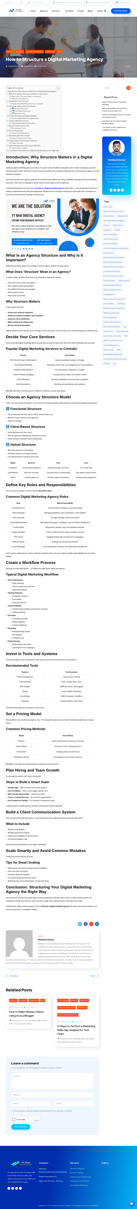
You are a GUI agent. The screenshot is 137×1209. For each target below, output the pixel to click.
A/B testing (107, 207)
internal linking (108, 304)
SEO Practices (108, 350)
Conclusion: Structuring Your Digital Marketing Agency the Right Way (34, 151)
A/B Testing (63, 1000)
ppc (125, 327)
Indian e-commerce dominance (114, 299)
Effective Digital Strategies (113, 276)
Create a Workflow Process (19, 121)
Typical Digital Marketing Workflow (23, 123)
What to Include (17, 143)
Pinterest (91, 924)
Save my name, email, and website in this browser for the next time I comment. (43, 1111)
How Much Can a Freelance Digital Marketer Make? (114, 122)
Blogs (90, 11)
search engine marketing (112, 336)
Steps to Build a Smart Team (21, 138)
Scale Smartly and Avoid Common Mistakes (24, 146)
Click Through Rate (110, 234)
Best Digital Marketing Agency (114, 221)
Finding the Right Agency (112, 285)
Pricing (80, 11)
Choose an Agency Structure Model (22, 106)
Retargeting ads (122, 331)
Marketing (50, 52)
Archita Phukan (108, 216)
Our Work (69, 11)
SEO (59, 52)
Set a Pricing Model (16, 131)
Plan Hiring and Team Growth (19, 136)
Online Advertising (109, 317)
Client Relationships (110, 239)
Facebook (86, 924)
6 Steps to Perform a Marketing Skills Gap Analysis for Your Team (76, 1030)
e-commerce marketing (111, 271)
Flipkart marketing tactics (112, 290)
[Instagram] (41, 2)
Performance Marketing (111, 327)
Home (33, 11)
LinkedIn (97, 924)
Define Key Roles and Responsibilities (23, 116)
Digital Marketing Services (112, 262)
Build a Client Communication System (23, 141)
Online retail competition (112, 322)
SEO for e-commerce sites (112, 340)
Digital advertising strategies (113, 257)
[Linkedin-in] (37, 2)
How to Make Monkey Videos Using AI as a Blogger (26, 1013)
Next (93, 976)
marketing (120, 304)
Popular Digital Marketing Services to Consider (27, 104)
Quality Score (108, 331)
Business (19, 52)
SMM (119, 350)
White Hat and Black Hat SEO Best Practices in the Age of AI (114, 109)
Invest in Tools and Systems (19, 126)
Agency (10, 52)
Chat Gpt (84, 1000)
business (106, 225)
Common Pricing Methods (20, 133)
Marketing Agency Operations (113, 308)
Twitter (80, 924)
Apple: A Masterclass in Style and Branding (114, 103)
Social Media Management (112, 354)
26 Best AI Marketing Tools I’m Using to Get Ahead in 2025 (116, 116)
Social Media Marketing (67, 1015)
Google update (108, 294)
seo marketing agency (111, 345)
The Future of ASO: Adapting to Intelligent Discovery (114, 128)
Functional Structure (20, 109)
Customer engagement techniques (115, 248)
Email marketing (124, 281)
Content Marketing (34, 52)
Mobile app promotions (111, 313)
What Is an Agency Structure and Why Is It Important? (28, 94)
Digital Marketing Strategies (113, 267)
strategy (106, 364)
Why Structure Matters (20, 99)
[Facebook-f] (33, 2)
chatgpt (117, 230)
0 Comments (41, 66)
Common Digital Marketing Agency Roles (25, 118)
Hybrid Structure (20, 113)
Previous (13, 976)
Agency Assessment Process (113, 211)
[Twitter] (29, 2)
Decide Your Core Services (18, 101)
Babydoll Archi (122, 216)
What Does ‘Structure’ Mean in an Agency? (26, 96)
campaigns (107, 230)
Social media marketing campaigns (115, 359)
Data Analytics (108, 253)
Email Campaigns (109, 281)
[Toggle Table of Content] (56, 88)
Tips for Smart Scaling (19, 148)
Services (55, 11)
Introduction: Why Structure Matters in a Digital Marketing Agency (32, 91)
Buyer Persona (118, 225)
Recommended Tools (19, 128)
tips (114, 364)
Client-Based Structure (22, 111)
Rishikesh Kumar (14, 66)
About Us (44, 11)
